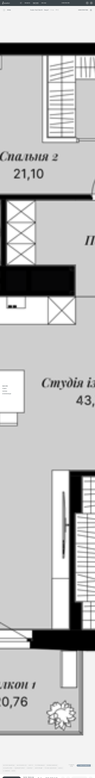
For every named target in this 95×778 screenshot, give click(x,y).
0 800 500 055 (65, 2)
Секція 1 (46, 10)
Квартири (36, 3)
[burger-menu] (20, 2)
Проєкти (27, 3)
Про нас (43, 3)
